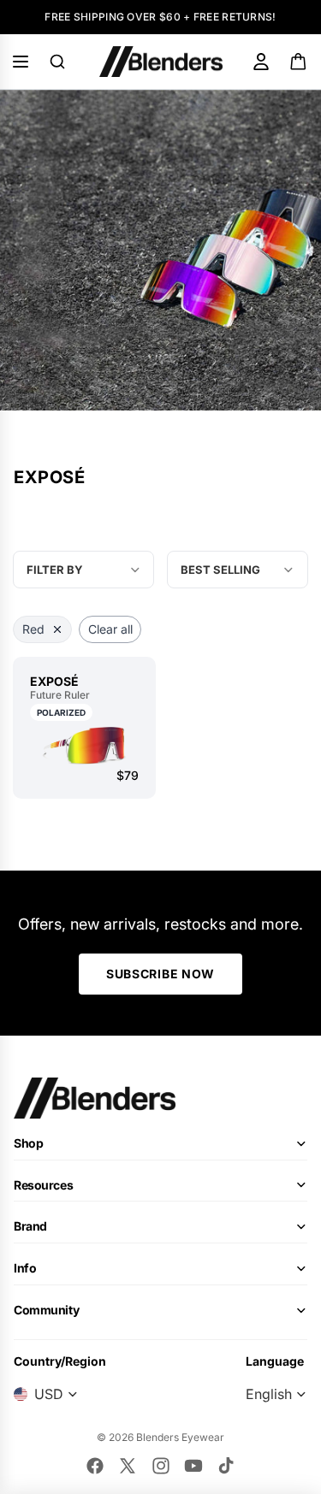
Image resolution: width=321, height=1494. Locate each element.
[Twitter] (127, 1466)
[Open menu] (20, 61)
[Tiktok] (226, 1466)
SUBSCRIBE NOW (160, 973)
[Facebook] (95, 1466)
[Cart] (299, 61)
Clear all (110, 629)
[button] (237, 569)
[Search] (57, 61)
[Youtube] (193, 1466)
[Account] (261, 61)
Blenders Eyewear (180, 1437)
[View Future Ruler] (84, 745)
